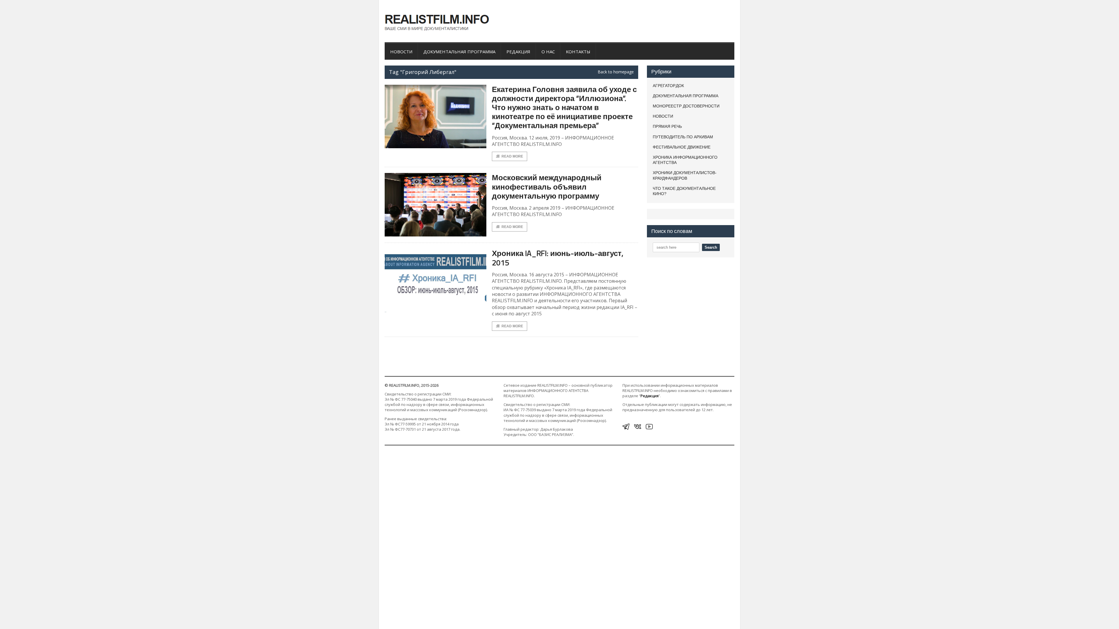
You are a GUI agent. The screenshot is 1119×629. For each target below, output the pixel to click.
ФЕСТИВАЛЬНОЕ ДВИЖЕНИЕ (681, 147)
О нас (548, 51)
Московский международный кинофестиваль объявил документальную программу (546, 186)
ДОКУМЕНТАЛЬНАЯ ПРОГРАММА (459, 51)
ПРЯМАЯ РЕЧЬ (667, 126)
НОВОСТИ (401, 51)
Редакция (518, 51)
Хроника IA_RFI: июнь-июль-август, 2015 (557, 258)
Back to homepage (616, 72)
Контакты (578, 51)
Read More (512, 156)
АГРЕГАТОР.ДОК (668, 85)
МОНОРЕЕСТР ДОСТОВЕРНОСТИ (686, 106)
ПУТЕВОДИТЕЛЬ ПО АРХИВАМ (683, 137)
